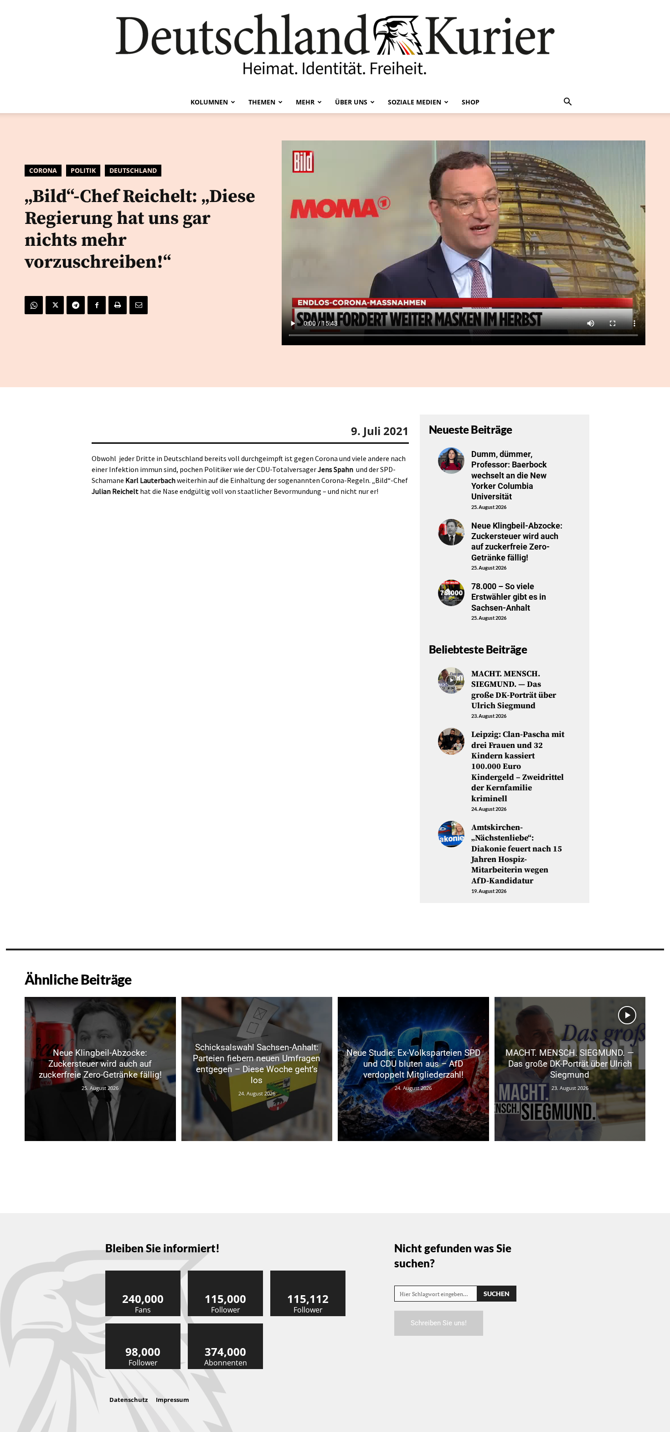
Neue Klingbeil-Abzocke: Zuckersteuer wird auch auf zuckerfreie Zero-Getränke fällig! (516, 541)
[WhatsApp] (34, 305)
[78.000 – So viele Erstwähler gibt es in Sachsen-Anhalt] (451, 593)
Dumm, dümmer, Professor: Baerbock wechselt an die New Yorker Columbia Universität (509, 475)
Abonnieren (225, 1326)
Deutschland (133, 170)
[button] (567, 103)
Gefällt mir (143, 1274)
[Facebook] (97, 305)
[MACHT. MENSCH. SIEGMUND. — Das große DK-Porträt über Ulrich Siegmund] (451, 680)
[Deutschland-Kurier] (335, 45)
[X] (55, 305)
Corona (43, 170)
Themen (261, 102)
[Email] (138, 305)
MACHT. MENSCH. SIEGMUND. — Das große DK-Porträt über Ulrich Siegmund (513, 690)
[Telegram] (76, 305)
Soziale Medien (414, 102)
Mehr (305, 102)
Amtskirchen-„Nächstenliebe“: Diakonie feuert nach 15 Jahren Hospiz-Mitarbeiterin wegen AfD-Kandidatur (516, 854)
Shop (470, 102)
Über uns (351, 102)
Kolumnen (209, 102)
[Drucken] (117, 305)
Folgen (226, 1274)
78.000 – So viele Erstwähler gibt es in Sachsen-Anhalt (508, 596)
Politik (83, 170)
